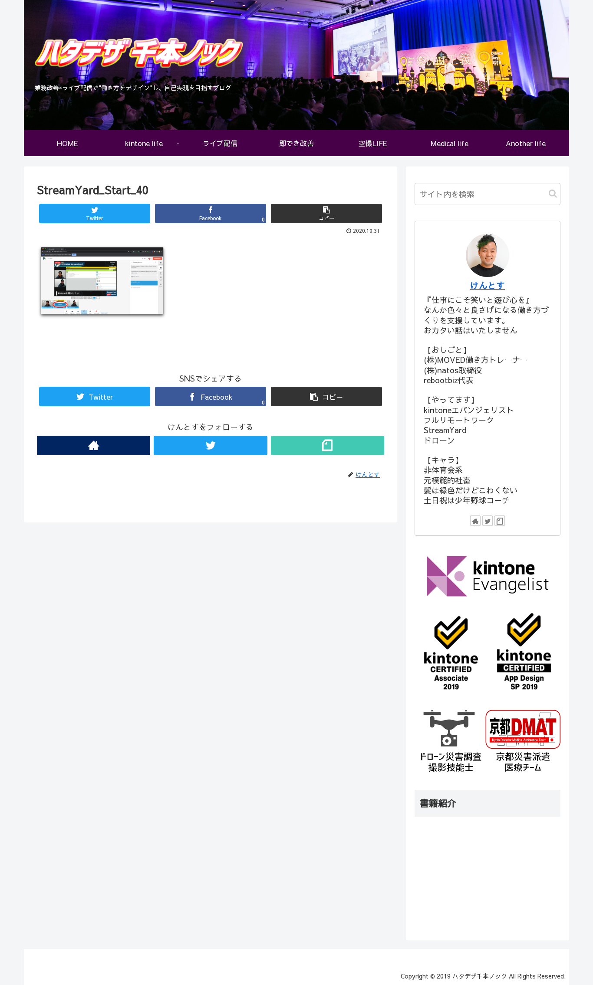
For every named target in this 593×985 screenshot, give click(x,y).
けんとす (487, 285)
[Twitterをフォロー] (210, 445)
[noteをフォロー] (327, 445)
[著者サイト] (93, 445)
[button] (552, 193)
